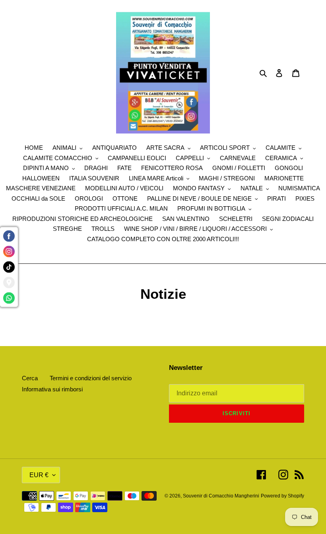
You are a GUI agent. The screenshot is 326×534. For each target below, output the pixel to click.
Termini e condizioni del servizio (91, 378)
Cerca (30, 378)
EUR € (39, 475)
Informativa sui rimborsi (52, 389)
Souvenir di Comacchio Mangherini (221, 496)
